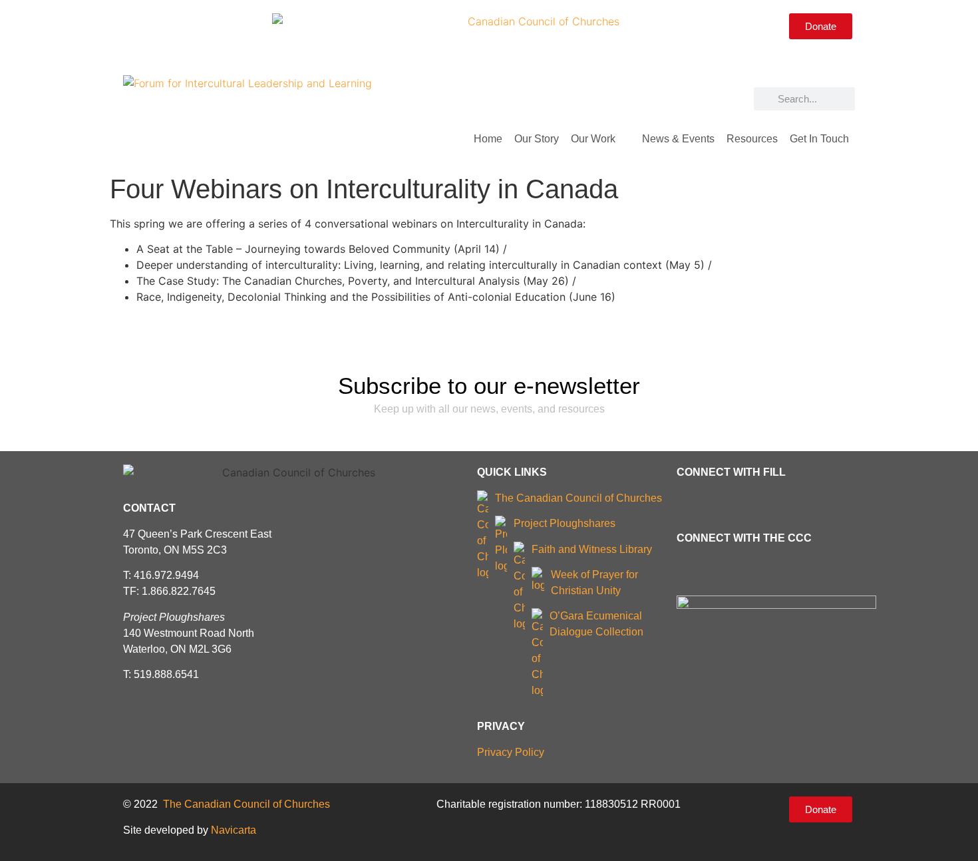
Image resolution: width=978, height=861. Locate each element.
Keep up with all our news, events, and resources (489, 409)
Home (488, 138)
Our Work (593, 138)
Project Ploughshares (564, 523)
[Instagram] (181, 25)
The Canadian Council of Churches (578, 498)
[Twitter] (158, 25)
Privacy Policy (510, 752)
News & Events (678, 138)
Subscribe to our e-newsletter (489, 386)
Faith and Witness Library (592, 549)
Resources (752, 138)
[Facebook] (134, 25)
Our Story (536, 138)
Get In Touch (819, 138)
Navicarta (233, 830)
